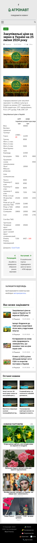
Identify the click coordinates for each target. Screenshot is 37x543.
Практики (8, 387)
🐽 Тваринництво (28, 533)
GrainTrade (16, 248)
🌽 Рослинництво (28, 530)
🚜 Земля (27, 527)
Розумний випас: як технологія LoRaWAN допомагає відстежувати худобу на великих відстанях (27, 395)
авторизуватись (20, 293)
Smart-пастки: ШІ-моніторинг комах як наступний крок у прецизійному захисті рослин (10, 395)
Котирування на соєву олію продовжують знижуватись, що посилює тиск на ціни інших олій (22, 344)
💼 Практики (24, 536)
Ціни (6, 29)
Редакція (8, 44)
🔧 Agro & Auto (28, 540)
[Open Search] (35, 22)
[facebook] (18, 5)
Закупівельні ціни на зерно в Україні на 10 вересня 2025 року (21, 313)
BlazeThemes (9, 531)
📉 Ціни (33, 536)
